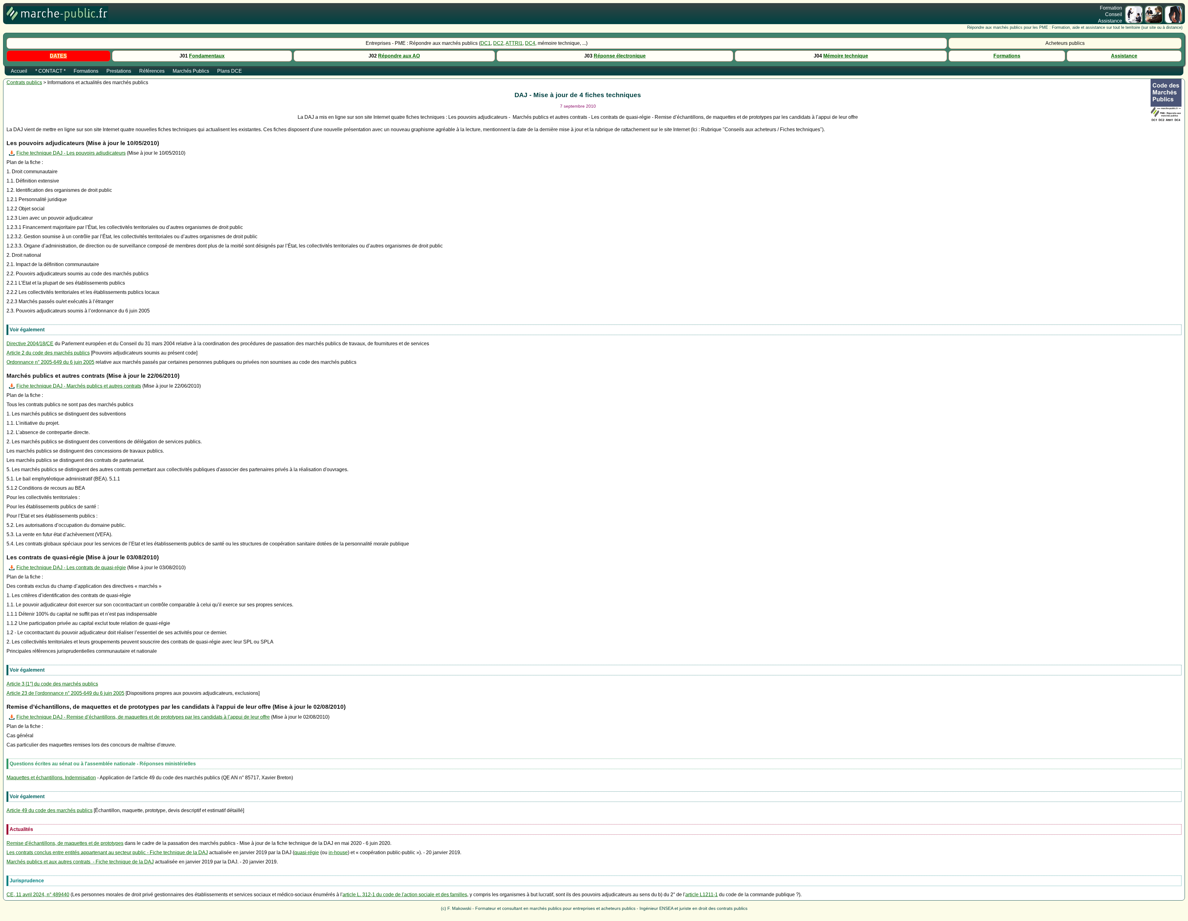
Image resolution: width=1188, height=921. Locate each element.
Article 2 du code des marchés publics (48, 352)
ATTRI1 (514, 43)
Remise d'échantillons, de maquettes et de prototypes (64, 843)
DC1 (485, 43)
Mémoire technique (845, 55)
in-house (338, 852)
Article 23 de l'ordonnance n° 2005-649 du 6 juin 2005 (65, 693)
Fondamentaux (207, 55)
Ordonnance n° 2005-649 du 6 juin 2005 (50, 362)
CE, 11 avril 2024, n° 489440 (37, 894)
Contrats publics (24, 82)
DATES (58, 55)
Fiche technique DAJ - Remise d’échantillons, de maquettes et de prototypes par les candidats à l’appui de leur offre (143, 717)
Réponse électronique (620, 55)
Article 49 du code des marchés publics (49, 810)
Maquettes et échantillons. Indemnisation (51, 777)
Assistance (1124, 55)
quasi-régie (306, 852)
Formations (1006, 55)
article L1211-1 (701, 894)
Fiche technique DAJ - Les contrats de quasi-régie (71, 567)
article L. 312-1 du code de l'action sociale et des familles (404, 894)
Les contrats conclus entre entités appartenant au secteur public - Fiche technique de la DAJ (107, 852)
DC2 (498, 43)
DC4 (530, 43)
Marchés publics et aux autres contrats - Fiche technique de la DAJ (80, 861)
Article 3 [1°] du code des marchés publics (52, 683)
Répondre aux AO (399, 55)
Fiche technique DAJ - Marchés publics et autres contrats (78, 386)
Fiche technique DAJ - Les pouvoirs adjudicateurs (71, 153)
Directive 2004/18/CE (30, 343)
